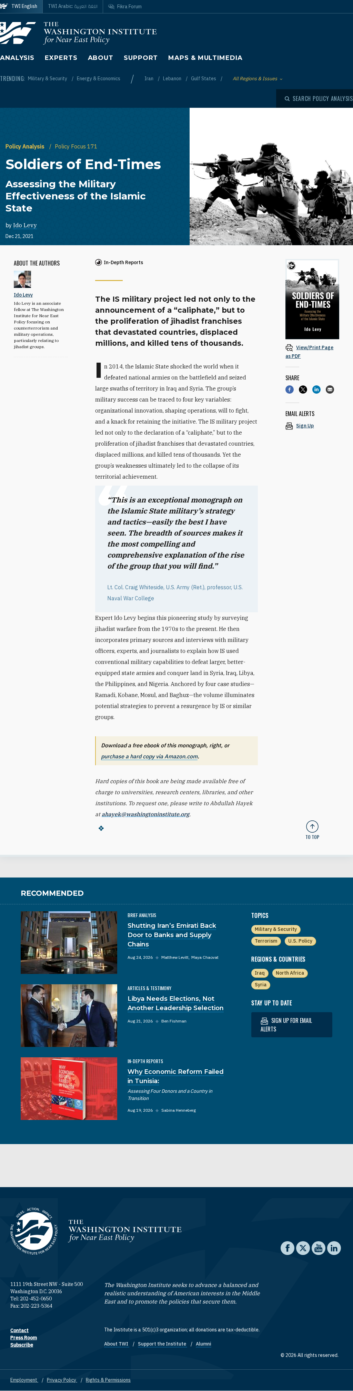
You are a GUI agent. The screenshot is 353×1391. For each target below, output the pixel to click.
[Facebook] (289, 389)
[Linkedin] (316, 389)
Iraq (260, 973)
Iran (149, 78)
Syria (260, 985)
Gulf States (204, 78)
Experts (61, 58)
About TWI (116, 1344)
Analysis (17, 58)
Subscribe (21, 1345)
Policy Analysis (26, 146)
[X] (303, 389)
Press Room (23, 1338)
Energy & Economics (98, 78)
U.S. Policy (300, 941)
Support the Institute (162, 1344)
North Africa (290, 973)
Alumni (203, 1344)
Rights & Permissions (108, 1380)
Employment (24, 1380)
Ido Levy (25, 225)
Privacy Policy (62, 1380)
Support (141, 58)
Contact (19, 1330)
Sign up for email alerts (286, 1024)
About (101, 58)
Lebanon (172, 78)
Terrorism (266, 941)
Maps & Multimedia (205, 58)
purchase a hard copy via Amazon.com (149, 756)
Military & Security (48, 78)
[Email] (330, 389)
